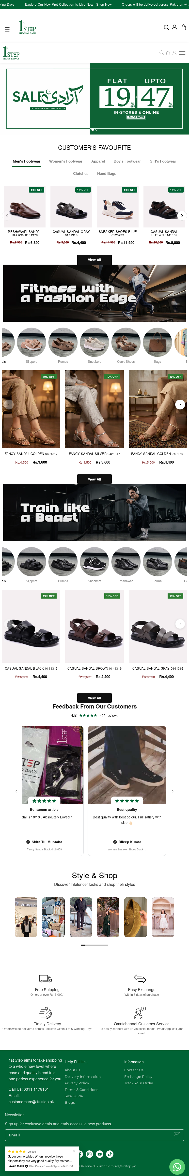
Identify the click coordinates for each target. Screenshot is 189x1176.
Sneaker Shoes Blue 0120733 (118, 233)
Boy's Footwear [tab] (127, 161)
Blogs (70, 1102)
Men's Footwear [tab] (26, 161)
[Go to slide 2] (87, 945)
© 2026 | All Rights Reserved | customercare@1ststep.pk (94, 1166)
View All (94, 259)
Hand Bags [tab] (106, 173)
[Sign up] (177, 1134)
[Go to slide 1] (83, 945)
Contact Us (133, 1070)
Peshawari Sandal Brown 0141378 (24, 233)
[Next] (182, 216)
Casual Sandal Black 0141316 (31, 668)
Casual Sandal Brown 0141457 (164, 233)
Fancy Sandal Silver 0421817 (94, 454)
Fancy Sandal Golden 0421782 (157, 454)
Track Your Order (138, 1083)
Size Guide (74, 1096)
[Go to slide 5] (98, 945)
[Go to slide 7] (106, 945)
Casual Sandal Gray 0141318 (71, 233)
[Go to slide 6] (102, 945)
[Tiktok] (109, 1154)
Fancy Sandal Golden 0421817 (31, 454)
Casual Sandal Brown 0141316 (94, 668)
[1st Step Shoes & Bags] (94, 99)
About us (72, 1070)
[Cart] (168, 52)
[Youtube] (99, 1154)
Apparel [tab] (98, 161)
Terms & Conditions (81, 1089)
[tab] (92, 129)
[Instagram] (89, 1154)
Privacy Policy (77, 1083)
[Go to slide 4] (94, 945)
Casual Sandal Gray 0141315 (157, 668)
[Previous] (7, 216)
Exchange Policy (138, 1076)
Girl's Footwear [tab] (163, 161)
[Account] (174, 27)
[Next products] (180, 404)
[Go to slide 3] (91, 945)
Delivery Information (83, 1076)
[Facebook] (79, 1154)
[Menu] (8, 29)
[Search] (161, 52)
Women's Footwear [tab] (65, 161)
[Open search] (166, 27)
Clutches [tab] (80, 173)
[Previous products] (9, 404)
